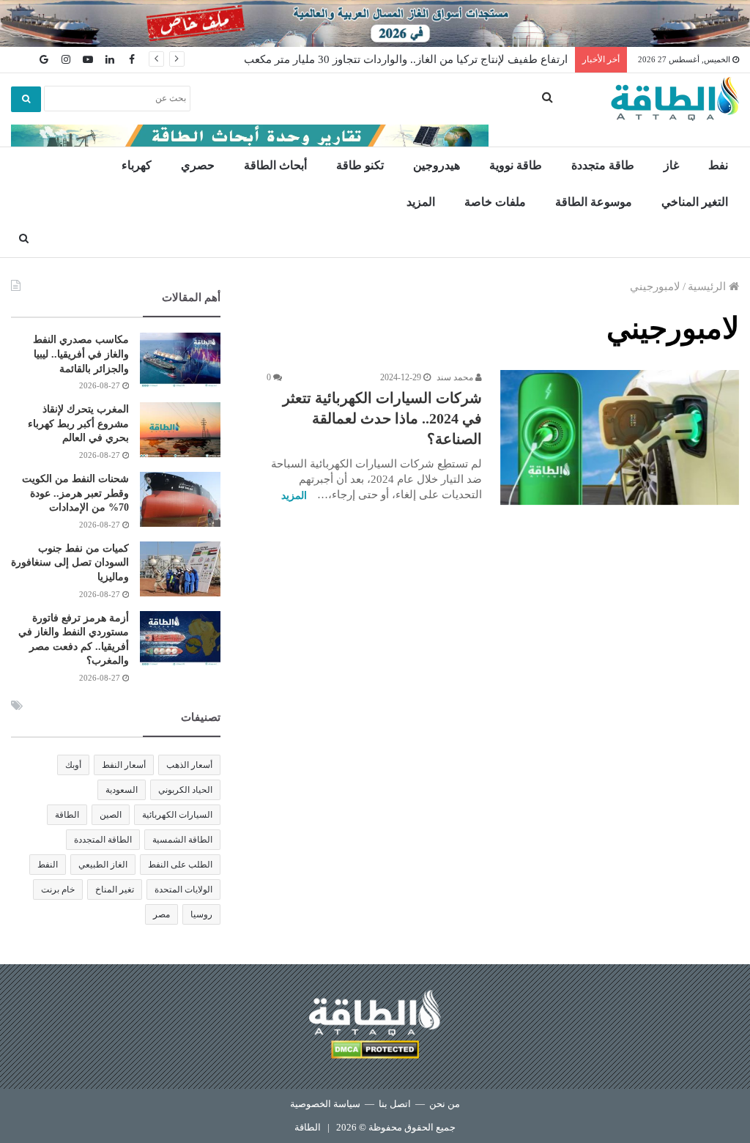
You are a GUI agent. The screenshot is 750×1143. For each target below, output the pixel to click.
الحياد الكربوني (185, 790)
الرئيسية (708, 286)
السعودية (121, 790)
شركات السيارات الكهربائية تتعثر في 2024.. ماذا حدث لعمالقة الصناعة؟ (382, 418)
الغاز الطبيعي (102, 864)
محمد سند (456, 377)
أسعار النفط (124, 765)
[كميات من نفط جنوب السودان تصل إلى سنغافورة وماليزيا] (180, 568)
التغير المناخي (694, 202)
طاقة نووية (515, 165)
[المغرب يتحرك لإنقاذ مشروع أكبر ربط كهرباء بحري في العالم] (180, 429)
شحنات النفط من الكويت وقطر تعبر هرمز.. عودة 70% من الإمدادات (75, 493)
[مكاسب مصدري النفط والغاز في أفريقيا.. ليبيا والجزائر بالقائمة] (180, 360)
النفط (47, 864)
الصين (111, 815)
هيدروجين (436, 165)
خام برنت (58, 889)
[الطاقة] (675, 99)
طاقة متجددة (602, 165)
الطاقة (67, 815)
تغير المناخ (114, 889)
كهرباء (137, 165)
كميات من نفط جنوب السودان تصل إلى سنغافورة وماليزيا (70, 562)
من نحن (444, 1103)
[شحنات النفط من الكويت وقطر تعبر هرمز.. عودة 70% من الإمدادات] (180, 499)
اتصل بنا (395, 1103)
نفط (718, 165)
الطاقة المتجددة (103, 840)
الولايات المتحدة (183, 889)
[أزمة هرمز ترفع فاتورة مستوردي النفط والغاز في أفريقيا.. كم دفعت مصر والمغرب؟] (180, 638)
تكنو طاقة (360, 165)
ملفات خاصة (495, 202)
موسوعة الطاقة (593, 202)
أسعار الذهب (189, 765)
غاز (671, 165)
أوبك (73, 765)
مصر (161, 914)
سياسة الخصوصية (325, 1103)
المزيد (420, 202)
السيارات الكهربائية (177, 815)
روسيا (201, 914)
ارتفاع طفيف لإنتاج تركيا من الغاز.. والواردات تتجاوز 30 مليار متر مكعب (406, 59)
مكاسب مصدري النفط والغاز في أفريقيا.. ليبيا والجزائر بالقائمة (81, 354)
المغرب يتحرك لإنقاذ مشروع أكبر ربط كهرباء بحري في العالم (78, 423)
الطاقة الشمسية (182, 840)
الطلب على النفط (180, 864)
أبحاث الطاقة (275, 165)
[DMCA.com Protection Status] (375, 1051)
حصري (198, 165)
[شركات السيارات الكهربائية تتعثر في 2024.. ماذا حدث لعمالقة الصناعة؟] (619, 437)
